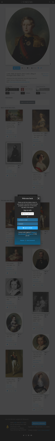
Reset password (31, 240)
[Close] (39, 198)
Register (22, 240)
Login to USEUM (28, 228)
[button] (27, 213)
